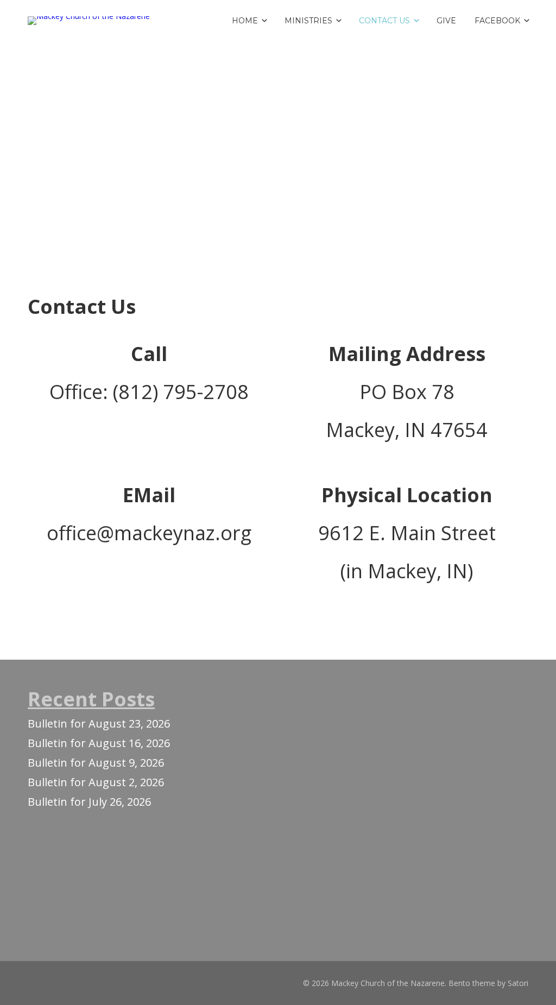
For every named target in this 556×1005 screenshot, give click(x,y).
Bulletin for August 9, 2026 (96, 762)
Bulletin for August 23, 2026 (99, 723)
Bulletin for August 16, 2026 (99, 743)
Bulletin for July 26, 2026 (89, 801)
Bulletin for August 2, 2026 (96, 782)
